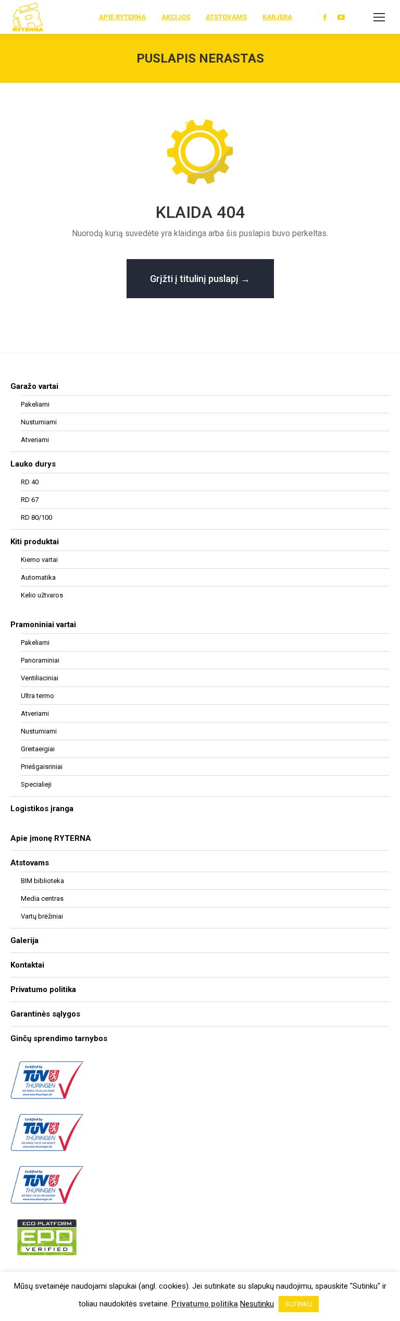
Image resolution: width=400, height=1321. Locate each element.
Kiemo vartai (39, 560)
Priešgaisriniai (42, 766)
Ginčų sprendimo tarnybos (58, 1038)
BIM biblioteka (42, 881)
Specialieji (36, 784)
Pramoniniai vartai (43, 624)
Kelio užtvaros (42, 595)
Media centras (42, 898)
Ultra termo (37, 696)
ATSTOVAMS (226, 17)
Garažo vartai (34, 386)
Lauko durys (33, 464)
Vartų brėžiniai (42, 916)
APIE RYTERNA (122, 17)
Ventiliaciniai (39, 678)
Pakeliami (35, 404)
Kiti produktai (34, 541)
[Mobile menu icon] (379, 17)
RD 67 (30, 500)
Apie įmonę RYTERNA (50, 838)
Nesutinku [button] (257, 1303)
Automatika (38, 577)
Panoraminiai (40, 660)
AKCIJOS (175, 17)
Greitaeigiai (38, 749)
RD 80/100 (36, 517)
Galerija (24, 940)
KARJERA (277, 17)
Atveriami (35, 440)
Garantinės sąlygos (45, 1014)
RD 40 (30, 482)
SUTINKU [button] (298, 1304)
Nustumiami (39, 422)
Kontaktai (27, 965)
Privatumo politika (43, 989)
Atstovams (29, 862)
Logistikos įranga (41, 808)
